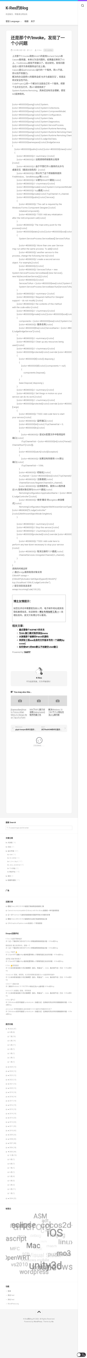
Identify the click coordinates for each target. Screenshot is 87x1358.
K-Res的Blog (17, 8)
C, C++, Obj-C (13, 861)
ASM (10, 854)
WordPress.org (13, 1304)
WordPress (38, 1322)
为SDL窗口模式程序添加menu (33, 633)
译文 (9, 876)
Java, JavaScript (15, 865)
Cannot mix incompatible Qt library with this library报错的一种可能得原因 (33, 910)
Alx (52, 1322)
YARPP (27, 652)
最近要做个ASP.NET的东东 (32, 629)
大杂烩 (10, 842)
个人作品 (12, 868)
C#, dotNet (48, 50)
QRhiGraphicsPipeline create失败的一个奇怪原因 (25, 923)
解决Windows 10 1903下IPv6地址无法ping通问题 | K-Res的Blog (31, 986)
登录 (9, 1291)
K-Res (39, 50)
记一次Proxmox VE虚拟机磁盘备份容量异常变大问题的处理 (29, 915)
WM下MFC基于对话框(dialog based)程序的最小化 (37, 712)
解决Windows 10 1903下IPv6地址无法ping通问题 (56, 712)
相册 (26, 21)
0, (30, 50)
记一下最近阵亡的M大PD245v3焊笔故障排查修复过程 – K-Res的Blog (33, 941)
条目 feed (11, 1295)
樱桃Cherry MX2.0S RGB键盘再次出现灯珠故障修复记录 (27, 919)
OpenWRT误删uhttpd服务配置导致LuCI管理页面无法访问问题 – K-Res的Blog (36, 955)
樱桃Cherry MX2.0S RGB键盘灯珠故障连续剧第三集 (26, 906)
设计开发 (11, 851)
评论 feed (11, 1299)
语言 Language (12, 21)
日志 (9, 847)
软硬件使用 (12, 880)
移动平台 (12, 872)
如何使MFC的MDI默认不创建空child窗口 (38, 647)
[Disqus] (39, 778)
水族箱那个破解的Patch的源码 (33, 636)
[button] (81, 1355)
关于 (33, 21)
